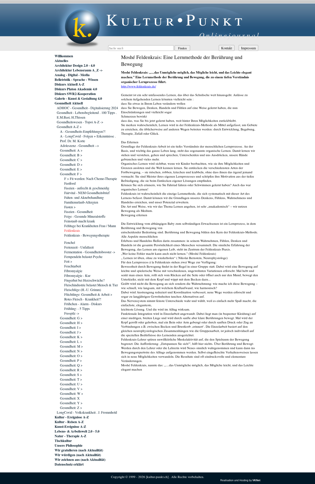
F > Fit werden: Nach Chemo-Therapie (90, 178)
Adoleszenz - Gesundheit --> (79, 145)
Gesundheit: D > (71, 164)
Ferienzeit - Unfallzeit (79, 247)
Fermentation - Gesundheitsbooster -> (89, 252)
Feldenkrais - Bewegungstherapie (87, 235)
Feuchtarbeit (72, 266)
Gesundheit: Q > (71, 365)
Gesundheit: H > (71, 322)
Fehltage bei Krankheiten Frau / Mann (90, 225)
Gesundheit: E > (71, 169)
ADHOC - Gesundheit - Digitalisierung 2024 (87, 108)
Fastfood (70, 183)
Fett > (68, 261)
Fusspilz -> (71, 313)
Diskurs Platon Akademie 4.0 (76, 89)
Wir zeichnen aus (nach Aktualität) (80, 459)
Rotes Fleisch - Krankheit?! (82, 299)
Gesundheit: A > (71, 150)
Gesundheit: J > (70, 332)
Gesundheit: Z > (71, 407)
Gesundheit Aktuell (69, 103)
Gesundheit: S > (71, 374)
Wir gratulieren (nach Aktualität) (79, 450)
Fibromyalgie (73, 270)
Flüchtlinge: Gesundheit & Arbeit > (88, 294)
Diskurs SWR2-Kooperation (75, 93)
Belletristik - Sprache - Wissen (76, 79)
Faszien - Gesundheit (78, 211)
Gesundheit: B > (71, 155)
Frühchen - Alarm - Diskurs (83, 304)
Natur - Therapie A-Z (70, 436)
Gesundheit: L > (71, 341)
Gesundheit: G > (71, 318)
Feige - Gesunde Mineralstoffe (84, 216)
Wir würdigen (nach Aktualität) (78, 454)
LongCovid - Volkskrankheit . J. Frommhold (87, 412)
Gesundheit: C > (71, 159)
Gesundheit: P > (71, 360)
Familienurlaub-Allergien (81, 202)
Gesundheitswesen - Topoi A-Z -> (80, 122)
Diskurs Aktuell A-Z (69, 84)
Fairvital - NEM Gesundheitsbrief (87, 192)
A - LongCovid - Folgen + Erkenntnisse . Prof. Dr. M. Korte (88, 138)
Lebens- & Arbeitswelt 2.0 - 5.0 (77, 431)
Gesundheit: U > (71, 384)
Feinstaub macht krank (79, 221)
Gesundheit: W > (71, 393)
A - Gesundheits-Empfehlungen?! (82, 131)
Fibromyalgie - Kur (77, 275)
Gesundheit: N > (71, 351)
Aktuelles (61, 60)
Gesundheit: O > (71, 355)
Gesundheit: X (70, 398)
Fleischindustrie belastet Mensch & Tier (91, 285)
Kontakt (226, 48)
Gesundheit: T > (71, 379)
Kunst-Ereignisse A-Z (70, 426)
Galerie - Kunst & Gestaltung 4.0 (78, 98)
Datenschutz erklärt (69, 464)
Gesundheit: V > (71, 388)
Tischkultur (63, 440)
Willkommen (64, 56)
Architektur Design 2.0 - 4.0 (75, 65)
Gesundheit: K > (71, 337)
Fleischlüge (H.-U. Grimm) (82, 289)
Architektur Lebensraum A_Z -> (79, 70)
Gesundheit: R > (71, 370)
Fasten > (70, 207)
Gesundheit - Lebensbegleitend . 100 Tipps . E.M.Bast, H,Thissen (87, 114)
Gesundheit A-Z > (69, 126)
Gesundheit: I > (70, 327)
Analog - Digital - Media (72, 74)
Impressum (248, 48)
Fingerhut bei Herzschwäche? (84, 280)
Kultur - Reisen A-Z (69, 421)
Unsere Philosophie (68, 445)
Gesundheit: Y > (71, 403)
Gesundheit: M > (71, 346)
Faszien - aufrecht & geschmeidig (86, 188)
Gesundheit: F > (71, 174)
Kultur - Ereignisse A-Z (72, 417)
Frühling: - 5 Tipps (77, 308)
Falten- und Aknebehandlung (84, 197)
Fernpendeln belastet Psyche (83, 256)
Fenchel (69, 242)
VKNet (256, 480)
